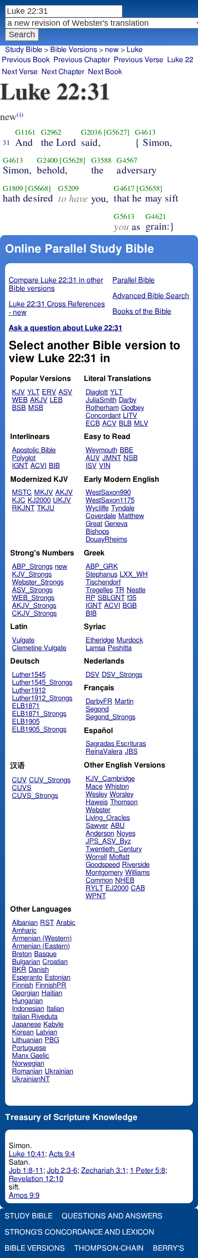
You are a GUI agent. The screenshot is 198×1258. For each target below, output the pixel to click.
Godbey (132, 407)
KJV (18, 392)
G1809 (13, 188)
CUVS (21, 788)
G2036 (91, 132)
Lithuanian (27, 1040)
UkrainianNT (31, 1079)
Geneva (116, 523)
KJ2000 (39, 500)
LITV (130, 415)
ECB (93, 423)
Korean (23, 1032)
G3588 (101, 160)
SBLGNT (111, 597)
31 (6, 142)
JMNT (111, 458)
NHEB (124, 880)
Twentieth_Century (114, 849)
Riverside (136, 864)
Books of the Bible (141, 311)
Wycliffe (97, 508)
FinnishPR (50, 985)
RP (90, 597)
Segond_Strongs (110, 717)
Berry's (168, 1248)
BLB (125, 423)
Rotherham (102, 407)
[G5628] (72, 160)
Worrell (96, 857)
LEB (56, 400)
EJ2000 (116, 888)
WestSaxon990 (108, 492)
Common (99, 880)
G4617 (124, 188)
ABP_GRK (102, 566)
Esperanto (27, 977)
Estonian (57, 977)
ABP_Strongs (32, 566)
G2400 (47, 160)
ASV (65, 392)
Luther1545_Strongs (42, 682)
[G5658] (149, 188)
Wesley (96, 794)
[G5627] (117, 132)
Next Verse (20, 71)
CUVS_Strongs (35, 795)
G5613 (124, 216)
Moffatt (119, 857)
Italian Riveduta (35, 1016)
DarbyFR (99, 701)
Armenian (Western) (42, 938)
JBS (131, 751)
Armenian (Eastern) (41, 946)
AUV (93, 458)
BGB (129, 605)
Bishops (97, 531)
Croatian (55, 961)
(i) (20, 114)
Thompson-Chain (109, 1248)
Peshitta (120, 648)
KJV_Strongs (32, 574)
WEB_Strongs (33, 597)
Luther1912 (29, 690)
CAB (138, 888)
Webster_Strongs (38, 582)
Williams (137, 872)
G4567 (126, 160)
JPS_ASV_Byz (108, 841)
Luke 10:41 (27, 1154)
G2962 (51, 132)
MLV (141, 423)
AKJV (38, 400)
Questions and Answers (112, 1216)
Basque (45, 954)
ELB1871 (26, 706)
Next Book (105, 71)
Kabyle (53, 1024)
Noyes (125, 833)
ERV (49, 392)
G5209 (68, 188)
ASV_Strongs (32, 590)
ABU (118, 825)
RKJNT (23, 508)
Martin (124, 701)
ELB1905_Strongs (39, 729)
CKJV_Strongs (34, 613)
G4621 (156, 216)
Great (94, 523)
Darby (127, 400)
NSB (130, 458)
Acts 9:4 (62, 1154)
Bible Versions (73, 49)
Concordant (103, 415)
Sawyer (97, 825)
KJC (18, 500)
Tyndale (122, 508)
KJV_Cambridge (110, 778)
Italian (55, 1008)
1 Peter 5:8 (147, 1170)
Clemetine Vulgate (39, 648)
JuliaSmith (101, 400)
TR (119, 590)
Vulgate (23, 640)
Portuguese (29, 1047)
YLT (33, 392)
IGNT (20, 465)
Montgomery (104, 872)
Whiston (117, 786)
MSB (35, 407)
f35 (131, 597)
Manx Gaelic (30, 1055)
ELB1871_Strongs (39, 713)
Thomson (124, 802)
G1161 (25, 132)
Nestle (136, 590)
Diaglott (97, 392)
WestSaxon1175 (110, 500)
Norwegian (28, 1063)
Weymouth (101, 450)
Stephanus (101, 574)
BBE (127, 450)
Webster (98, 810)
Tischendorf (103, 582)
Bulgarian (26, 961)
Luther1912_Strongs (42, 698)
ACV (109, 423)
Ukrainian (59, 1071)
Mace (94, 786)
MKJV (43, 492)
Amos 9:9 (24, 1195)
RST (47, 922)
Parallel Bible (133, 280)
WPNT (96, 896)
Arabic (66, 922)
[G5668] (38, 188)
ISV (91, 465)
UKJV (62, 500)
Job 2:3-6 (62, 1170)
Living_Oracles (108, 817)
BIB (54, 465)
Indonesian (28, 1008)
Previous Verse (138, 59)
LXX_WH (134, 574)
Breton (22, 954)
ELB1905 (26, 721)
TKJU (45, 508)
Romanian (27, 1071)
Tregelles (99, 590)
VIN (105, 465)
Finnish (22, 985)
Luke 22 (180, 59)
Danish (39, 969)
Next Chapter (62, 71)
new (112, 49)
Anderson (100, 833)
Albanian (25, 922)
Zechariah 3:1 (103, 1170)
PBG (52, 1040)
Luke (135, 49)
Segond (97, 709)
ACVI (38, 465)
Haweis (97, 802)
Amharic (24, 930)
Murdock (129, 640)
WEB (20, 400)
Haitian (51, 993)
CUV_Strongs (49, 780)
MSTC (22, 492)
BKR (19, 969)
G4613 (145, 132)
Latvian (46, 1032)
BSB (19, 407)
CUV (19, 780)
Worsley (122, 794)
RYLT (94, 888)
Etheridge (100, 640)
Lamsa (95, 648)
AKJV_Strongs (34, 605)
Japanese (26, 1024)
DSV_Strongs (122, 674)
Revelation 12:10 (36, 1179)
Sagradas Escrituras (116, 743)
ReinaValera (104, 751)
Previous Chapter (81, 59)
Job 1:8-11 (26, 1170)
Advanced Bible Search (150, 296)
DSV (92, 674)
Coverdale (101, 516)
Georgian (25, 993)
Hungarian (27, 1001)
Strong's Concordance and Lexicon (79, 1232)
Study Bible (23, 49)
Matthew (131, 516)
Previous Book (26, 59)
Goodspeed (103, 864)
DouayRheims (106, 539)
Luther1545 (29, 674)
